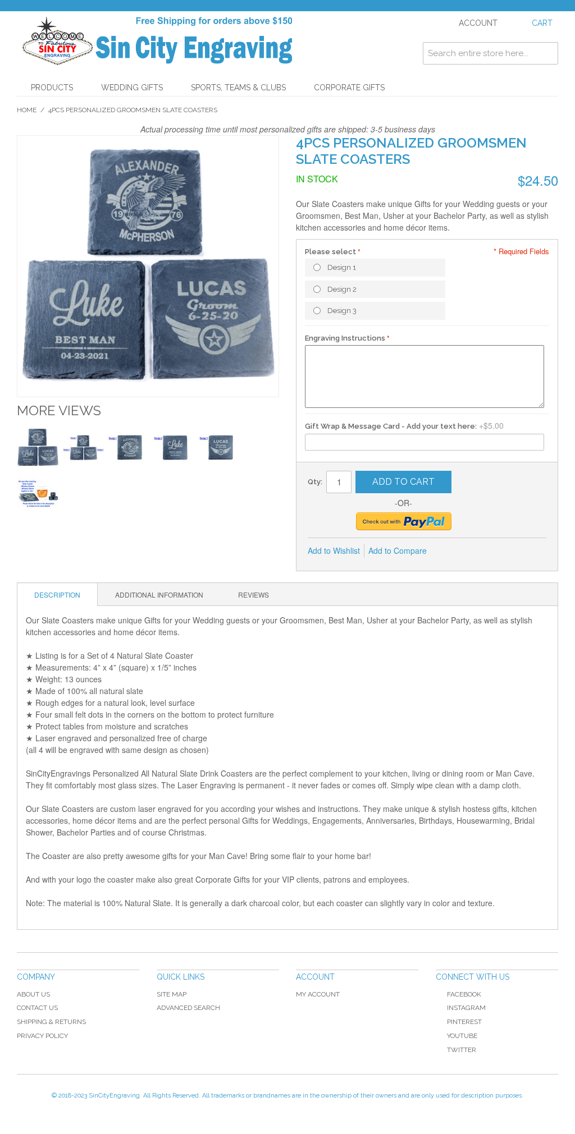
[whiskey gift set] (38, 493)
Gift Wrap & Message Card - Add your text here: (391, 426)
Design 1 (341, 267)
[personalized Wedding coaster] (174, 447)
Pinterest (464, 1022)
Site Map (171, 994)
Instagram (466, 1008)
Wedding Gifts (132, 87)
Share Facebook (450, 551)
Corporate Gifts (349, 87)
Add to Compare (397, 550)
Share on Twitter (473, 551)
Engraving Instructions (345, 338)
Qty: (315, 482)
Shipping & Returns (51, 1022)
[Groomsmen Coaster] (38, 447)
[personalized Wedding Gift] (219, 447)
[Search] (547, 53)
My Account (318, 994)
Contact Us (37, 1008)
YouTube (462, 1036)
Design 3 (342, 310)
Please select (330, 251)
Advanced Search (188, 1008)
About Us (33, 994)
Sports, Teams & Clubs (238, 87)
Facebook (464, 994)
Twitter (461, 1050)
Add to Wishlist (334, 550)
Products (52, 87)
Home (26, 110)
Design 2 (342, 289)
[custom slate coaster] (128, 447)
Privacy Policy (42, 1036)
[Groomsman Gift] (83, 447)
